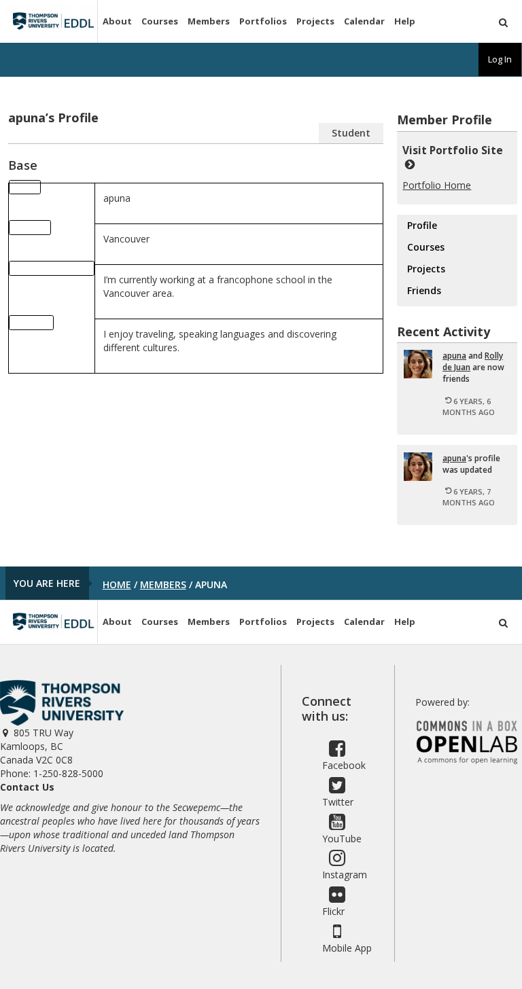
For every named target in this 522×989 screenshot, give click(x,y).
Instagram (344, 874)
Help (404, 21)
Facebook (344, 765)
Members (209, 21)
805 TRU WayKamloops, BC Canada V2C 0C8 (36, 746)
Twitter (337, 801)
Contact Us (27, 786)
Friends (424, 290)
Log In (500, 59)
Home (117, 584)
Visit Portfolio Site (455, 150)
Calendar (364, 21)
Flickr (333, 911)
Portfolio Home (436, 185)
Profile (422, 225)
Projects (315, 21)
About (117, 21)
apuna (454, 355)
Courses (159, 21)
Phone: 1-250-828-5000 (51, 773)
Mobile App (347, 947)
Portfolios (263, 21)
